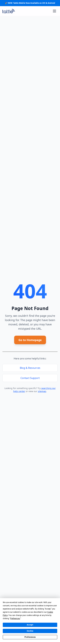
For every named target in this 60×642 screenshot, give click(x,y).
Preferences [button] (15, 618)
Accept (30, 625)
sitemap (42, 391)
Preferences (30, 637)
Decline (30, 631)
